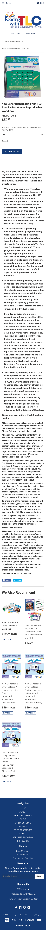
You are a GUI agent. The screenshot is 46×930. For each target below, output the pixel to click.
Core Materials (23, 851)
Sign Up (39, 876)
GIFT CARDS (23, 841)
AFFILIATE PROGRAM (23, 837)
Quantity (5, 141)
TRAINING (23, 826)
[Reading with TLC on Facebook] (20, 908)
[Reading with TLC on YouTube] (28, 908)
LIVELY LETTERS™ (23, 815)
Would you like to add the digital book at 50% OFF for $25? (21, 128)
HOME (23, 808)
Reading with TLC (16, 915)
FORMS (23, 833)
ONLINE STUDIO (23, 823)
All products (23, 854)
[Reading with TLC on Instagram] (24, 908)
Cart (42, 3)
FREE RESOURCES (23, 830)
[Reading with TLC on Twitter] (16, 908)
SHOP (23, 819)
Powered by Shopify (33, 915)
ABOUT (23, 812)
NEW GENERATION (12, 41)
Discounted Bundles (23, 858)
